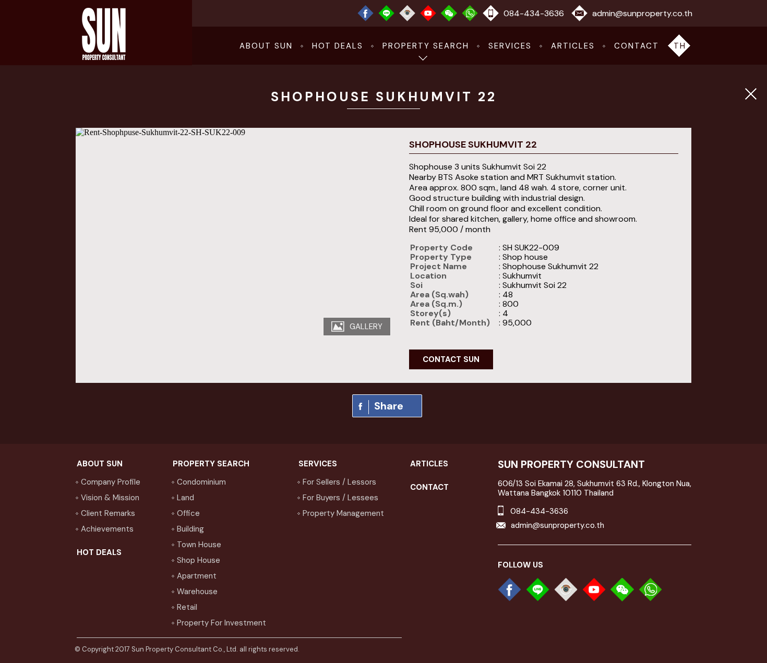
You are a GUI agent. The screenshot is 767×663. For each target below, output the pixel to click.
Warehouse (197, 591)
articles (573, 46)
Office (188, 513)
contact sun (451, 359)
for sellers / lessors (339, 482)
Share (388, 406)
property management (343, 513)
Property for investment (221, 623)
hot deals (337, 46)
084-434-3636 (534, 13)
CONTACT (636, 46)
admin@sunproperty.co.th (642, 13)
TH (680, 46)
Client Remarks (108, 513)
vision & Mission (110, 497)
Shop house (198, 560)
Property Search (425, 46)
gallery (366, 326)
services (510, 46)
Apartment (197, 576)
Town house (199, 544)
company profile (110, 482)
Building (190, 529)
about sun (266, 46)
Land (185, 497)
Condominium (201, 482)
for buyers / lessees (340, 497)
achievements (107, 529)
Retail (187, 607)
